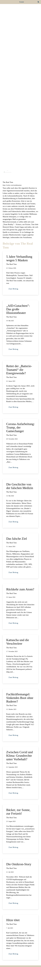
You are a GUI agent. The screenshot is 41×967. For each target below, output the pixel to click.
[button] (12, 8)
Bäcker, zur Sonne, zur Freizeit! (18, 811)
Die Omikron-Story (18, 864)
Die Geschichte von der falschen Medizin (19, 486)
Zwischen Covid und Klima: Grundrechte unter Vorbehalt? (19, 755)
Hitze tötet (13, 920)
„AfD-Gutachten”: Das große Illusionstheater (18, 309)
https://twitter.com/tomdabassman (12, 185)
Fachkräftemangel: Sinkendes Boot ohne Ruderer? (19, 697)
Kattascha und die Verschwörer (17, 641)
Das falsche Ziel (16, 538)
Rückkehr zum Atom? (20, 589)
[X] (38, 2)
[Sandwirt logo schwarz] (6, 8)
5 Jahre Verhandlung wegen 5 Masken (19, 258)
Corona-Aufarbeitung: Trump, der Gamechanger (20, 427)
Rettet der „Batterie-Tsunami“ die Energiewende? (19, 369)
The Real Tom (8, 182)
